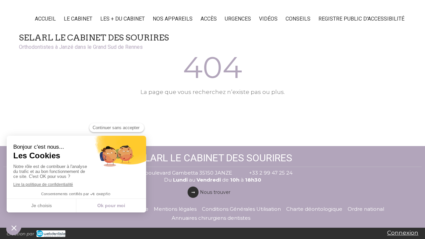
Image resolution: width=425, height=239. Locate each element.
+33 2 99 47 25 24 (271, 173)
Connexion (402, 232)
